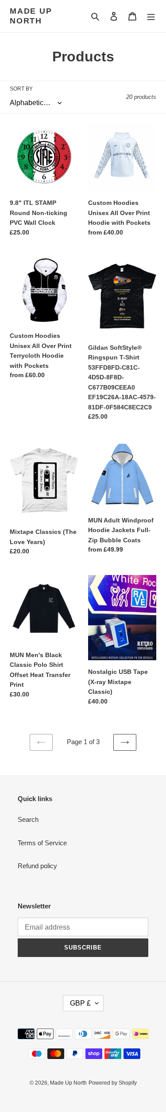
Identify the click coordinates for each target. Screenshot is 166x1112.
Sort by (21, 89)
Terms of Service (42, 843)
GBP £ (80, 1003)
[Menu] (151, 16)
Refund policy (37, 866)
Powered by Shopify (113, 1083)
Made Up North (31, 16)
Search (28, 819)
